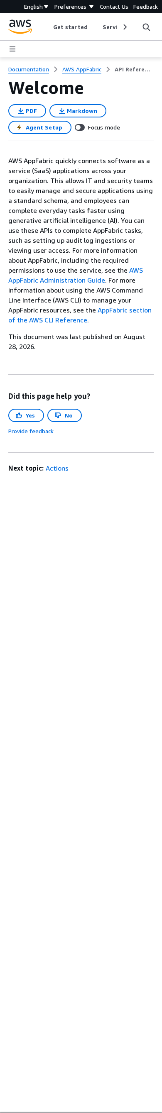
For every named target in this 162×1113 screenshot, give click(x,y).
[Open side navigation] (12, 49)
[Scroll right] (124, 27)
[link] (134, 69)
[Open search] (146, 27)
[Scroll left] (47, 27)
